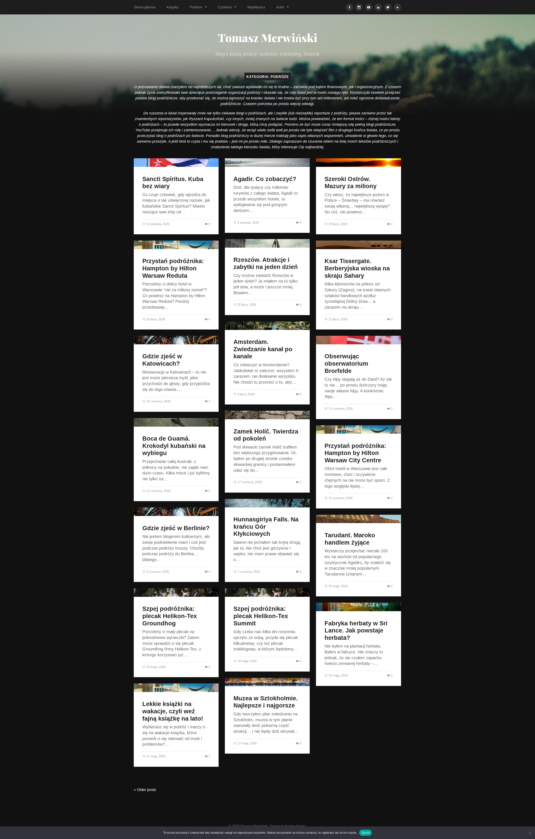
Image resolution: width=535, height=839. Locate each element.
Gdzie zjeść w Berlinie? (176, 528)
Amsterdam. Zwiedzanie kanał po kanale (262, 349)
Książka (172, 7)
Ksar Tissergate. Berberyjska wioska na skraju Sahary (357, 268)
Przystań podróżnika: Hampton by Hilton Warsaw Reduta (173, 268)
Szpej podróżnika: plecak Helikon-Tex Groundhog (169, 615)
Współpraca (256, 7)
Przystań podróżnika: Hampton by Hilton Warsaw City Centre (355, 453)
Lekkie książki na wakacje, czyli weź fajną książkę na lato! (172, 711)
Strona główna (144, 7)
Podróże (196, 7)
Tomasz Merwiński (267, 37)
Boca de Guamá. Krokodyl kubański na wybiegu (173, 445)
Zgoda (365, 832)
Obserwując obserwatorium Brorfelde (346, 363)
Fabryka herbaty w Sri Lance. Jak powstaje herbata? (356, 630)
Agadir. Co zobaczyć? (264, 179)
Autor (280, 7)
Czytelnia (225, 7)
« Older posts (145, 790)
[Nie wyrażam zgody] (530, 833)
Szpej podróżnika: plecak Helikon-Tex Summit (260, 615)
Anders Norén (295, 826)
